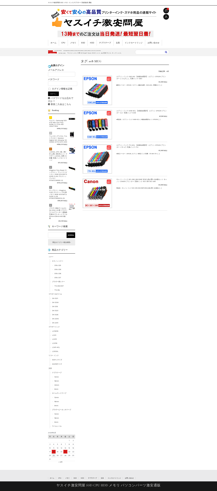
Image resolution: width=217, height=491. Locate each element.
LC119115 (55, 331)
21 (65, 451)
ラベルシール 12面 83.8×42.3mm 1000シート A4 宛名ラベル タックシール (94, 53)
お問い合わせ (153, 43)
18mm (56, 381)
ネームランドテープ (59, 393)
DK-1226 (55, 315)
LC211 (54, 335)
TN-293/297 (59, 286)
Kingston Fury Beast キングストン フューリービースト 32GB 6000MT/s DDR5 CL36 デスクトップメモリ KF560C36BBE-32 (58, 175)
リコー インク (54, 355)
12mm (56, 377)
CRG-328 (57, 273)
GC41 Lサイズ (57, 360)
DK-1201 (55, 298)
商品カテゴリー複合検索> (61, 242)
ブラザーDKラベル (55, 294)
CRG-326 (57, 269)
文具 (118, 43)
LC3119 (54, 343)
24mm (56, 385)
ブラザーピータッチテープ (61, 410)
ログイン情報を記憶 (61, 88)
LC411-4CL (56, 347)
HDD (92, 43)
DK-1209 (55, 302)
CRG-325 (57, 265)
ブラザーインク (54, 327)
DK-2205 (55, 319)
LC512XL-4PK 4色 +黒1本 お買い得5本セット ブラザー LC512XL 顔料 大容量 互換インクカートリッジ (58, 156)
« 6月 (61, 462)
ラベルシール (57, 426)
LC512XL (55, 351)
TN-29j (57, 290)
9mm (56, 389)
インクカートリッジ (134, 43)
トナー (51, 257)
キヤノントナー (57, 261)
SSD (83, 43)
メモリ (73, 43)
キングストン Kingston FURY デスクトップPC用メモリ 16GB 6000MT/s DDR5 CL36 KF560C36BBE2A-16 (58, 194)
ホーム (54, 43)
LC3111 (54, 339)
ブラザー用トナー (58, 282)
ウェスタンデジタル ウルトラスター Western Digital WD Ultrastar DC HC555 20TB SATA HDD (58, 139)
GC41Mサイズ (57, 364)
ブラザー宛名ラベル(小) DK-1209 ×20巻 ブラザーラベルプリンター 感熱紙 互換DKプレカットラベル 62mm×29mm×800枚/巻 (58, 213)
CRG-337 (57, 277)
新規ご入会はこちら (61, 104)
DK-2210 (55, 323)
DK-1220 (55, 310)
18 (53, 451)
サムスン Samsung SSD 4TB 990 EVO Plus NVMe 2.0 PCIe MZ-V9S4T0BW (58, 123)
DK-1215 (55, 306)
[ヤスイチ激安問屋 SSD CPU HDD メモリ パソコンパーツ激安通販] (104, 23)
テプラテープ (105, 43)
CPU (63, 43)
